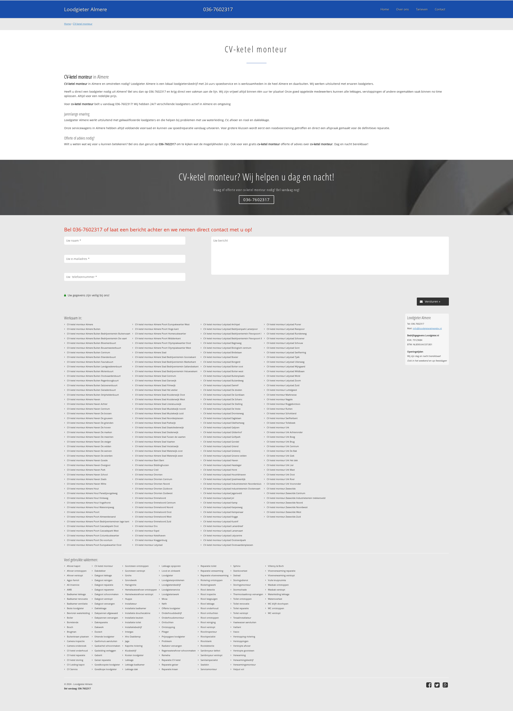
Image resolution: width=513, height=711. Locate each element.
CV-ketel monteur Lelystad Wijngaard (286, 366)
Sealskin (205, 664)
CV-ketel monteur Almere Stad (150, 352)
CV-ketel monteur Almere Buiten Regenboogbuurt (93, 380)
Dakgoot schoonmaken (107, 594)
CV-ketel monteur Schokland (281, 413)
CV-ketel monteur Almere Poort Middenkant (158, 338)
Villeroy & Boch (276, 565)
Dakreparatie (101, 622)
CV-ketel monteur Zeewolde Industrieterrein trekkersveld (296, 497)
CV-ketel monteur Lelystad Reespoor (286, 328)
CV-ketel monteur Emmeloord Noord (154, 507)
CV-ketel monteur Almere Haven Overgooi (88, 465)
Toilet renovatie (241, 603)
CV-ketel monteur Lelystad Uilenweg (285, 361)
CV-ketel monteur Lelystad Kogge (220, 516)
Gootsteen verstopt (135, 570)
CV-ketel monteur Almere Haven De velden (89, 446)
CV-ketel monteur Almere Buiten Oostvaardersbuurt (94, 375)
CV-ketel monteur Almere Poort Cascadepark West (93, 530)
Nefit (164, 603)
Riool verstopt (208, 627)
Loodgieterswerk (170, 594)
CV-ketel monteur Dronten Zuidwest (154, 493)
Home (67, 23)
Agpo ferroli (73, 580)
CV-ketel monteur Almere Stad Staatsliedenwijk (159, 427)
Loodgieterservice (171, 589)
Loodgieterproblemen (173, 580)
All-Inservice (73, 584)
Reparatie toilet (208, 565)
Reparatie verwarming (212, 570)
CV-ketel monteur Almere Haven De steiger (89, 441)
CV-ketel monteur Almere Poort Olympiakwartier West (163, 347)
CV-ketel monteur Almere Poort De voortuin (89, 540)
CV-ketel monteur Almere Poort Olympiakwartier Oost (163, 342)
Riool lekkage (207, 603)
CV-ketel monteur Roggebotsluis (283, 403)
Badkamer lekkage (76, 594)
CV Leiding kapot (76, 664)
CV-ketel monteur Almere (80, 324)
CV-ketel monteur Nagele (280, 399)
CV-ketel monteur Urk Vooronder (284, 483)
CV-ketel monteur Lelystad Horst (220, 469)
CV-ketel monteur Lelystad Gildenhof (222, 432)
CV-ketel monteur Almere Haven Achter (87, 403)
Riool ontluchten (209, 613)
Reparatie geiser (170, 664)
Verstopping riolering (244, 636)
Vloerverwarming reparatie (281, 570)
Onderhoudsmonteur (173, 617)
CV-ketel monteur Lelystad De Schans (222, 399)
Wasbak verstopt (276, 589)
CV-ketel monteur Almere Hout (83, 488)
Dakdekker (100, 570)
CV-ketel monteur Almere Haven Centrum (88, 408)
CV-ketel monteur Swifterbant (282, 418)
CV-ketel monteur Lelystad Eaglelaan (222, 418)
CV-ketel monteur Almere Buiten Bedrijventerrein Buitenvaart (98, 333)
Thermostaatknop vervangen (248, 594)
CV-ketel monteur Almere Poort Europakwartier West (162, 324)
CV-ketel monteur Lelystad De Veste (221, 408)
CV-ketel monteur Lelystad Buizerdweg (223, 380)
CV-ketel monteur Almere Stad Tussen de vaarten (160, 436)
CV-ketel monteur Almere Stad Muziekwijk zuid (159, 413)
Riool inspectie (208, 594)
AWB (69, 589)
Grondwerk (131, 580)
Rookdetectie (207, 645)
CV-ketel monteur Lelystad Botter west (223, 371)
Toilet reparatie (241, 608)
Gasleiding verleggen (105, 650)
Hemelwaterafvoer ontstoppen (141, 589)
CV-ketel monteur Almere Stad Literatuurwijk (158, 403)
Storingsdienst (240, 580)
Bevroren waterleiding (78, 613)
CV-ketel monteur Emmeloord (150, 497)
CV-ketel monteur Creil (147, 469)
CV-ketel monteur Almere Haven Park (86, 469)
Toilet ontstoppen (242, 598)
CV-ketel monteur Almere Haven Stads (86, 479)
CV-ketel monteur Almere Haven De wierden (90, 455)
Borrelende (72, 622)
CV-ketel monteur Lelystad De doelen (222, 389)
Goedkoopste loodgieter (107, 664)
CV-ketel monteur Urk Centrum (283, 446)
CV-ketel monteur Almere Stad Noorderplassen (159, 418)
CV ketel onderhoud (77, 650)
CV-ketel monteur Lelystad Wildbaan (286, 371)
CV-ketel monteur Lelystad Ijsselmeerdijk (224, 479)
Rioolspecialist (208, 636)
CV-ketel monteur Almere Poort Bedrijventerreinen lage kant (98, 521)
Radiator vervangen (172, 645)
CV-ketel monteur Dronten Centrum (153, 479)
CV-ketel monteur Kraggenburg (151, 540)
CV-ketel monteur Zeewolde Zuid (284, 516)
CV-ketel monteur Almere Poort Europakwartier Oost (94, 544)
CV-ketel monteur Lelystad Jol (218, 497)
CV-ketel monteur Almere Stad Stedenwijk (156, 432)
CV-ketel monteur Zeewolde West (284, 512)
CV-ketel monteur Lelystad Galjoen (221, 427)
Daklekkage (100, 608)
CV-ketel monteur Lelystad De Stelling (222, 403)
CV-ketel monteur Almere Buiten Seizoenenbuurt (92, 385)
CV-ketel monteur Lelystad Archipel (221, 324)
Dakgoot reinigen (103, 580)
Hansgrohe (130, 584)
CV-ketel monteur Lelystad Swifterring (286, 352)
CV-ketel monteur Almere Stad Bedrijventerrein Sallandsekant (167, 366)
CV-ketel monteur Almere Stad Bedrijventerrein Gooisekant (165, 357)
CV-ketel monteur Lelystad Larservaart (223, 530)
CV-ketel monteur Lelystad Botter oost (223, 366)
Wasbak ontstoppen (278, 584)
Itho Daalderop (133, 636)
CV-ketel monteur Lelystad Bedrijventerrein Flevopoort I (232, 333)
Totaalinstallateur (242, 617)
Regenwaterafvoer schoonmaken (179, 650)
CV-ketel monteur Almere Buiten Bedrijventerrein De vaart (97, 338)
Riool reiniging (208, 622)
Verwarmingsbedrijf (243, 659)
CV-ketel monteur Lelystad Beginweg (222, 342)
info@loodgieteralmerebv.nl (427, 328)
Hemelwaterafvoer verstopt (139, 594)
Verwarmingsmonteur (244, 664)
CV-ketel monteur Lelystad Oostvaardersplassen (228, 544)
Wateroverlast (275, 598)
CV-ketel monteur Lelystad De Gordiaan (223, 394)
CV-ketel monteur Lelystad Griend (220, 446)
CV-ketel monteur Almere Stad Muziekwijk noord (160, 408)
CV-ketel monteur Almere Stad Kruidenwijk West (160, 399)
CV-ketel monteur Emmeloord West (153, 516)
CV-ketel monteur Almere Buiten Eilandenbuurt (91, 357)
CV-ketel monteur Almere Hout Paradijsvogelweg (92, 493)
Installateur (131, 603)
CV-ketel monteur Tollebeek (281, 422)
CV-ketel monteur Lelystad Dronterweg (223, 413)
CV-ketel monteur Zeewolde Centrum (286, 493)
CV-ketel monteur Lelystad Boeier (220, 357)
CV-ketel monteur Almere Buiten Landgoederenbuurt (94, 366)
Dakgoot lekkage (103, 575)
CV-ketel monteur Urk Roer (281, 479)
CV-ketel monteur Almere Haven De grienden (90, 422)
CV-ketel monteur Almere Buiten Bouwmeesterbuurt (94, 347)
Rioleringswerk (208, 584)
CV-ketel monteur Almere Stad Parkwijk (155, 422)
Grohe (128, 575)
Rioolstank (206, 641)
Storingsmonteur (242, 584)
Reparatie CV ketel (171, 659)
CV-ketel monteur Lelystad (149, 544)
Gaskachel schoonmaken (107, 645)
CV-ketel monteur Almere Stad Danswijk (155, 380)
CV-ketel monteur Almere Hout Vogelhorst (89, 502)
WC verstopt (274, 613)
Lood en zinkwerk (171, 570)
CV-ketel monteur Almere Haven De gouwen (90, 418)
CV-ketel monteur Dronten (149, 474)
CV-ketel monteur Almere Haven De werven (89, 450)
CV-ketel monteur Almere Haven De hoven (89, 427)
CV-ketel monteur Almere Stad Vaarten (155, 441)
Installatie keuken (134, 617)
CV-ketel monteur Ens (146, 526)
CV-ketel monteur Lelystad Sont (283, 347)
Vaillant (237, 627)
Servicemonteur (209, 669)
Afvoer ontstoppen (77, 570)
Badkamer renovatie (77, 598)
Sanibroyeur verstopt (211, 655)
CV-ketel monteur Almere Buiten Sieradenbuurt (91, 389)
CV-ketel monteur (82, 23)
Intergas (129, 631)
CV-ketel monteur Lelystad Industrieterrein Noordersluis (232, 483)
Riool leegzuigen (209, 598)
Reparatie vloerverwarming (214, 575)
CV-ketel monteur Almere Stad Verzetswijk (157, 446)
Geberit (98, 655)
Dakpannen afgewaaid (106, 613)
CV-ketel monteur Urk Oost (281, 474)
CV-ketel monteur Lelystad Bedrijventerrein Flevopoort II (232, 338)
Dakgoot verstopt (104, 598)
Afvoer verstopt (75, 575)
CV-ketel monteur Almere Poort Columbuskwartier (93, 535)
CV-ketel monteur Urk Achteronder (285, 432)
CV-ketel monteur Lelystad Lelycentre (222, 535)
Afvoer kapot (73, 565)
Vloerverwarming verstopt (281, 575)
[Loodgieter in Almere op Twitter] (437, 685)
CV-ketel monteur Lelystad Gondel (221, 441)
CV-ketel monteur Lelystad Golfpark (221, 436)
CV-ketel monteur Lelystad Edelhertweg (223, 422)
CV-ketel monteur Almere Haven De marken (89, 432)
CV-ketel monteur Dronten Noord (152, 483)
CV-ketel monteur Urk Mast (281, 469)
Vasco (236, 631)
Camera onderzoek (76, 645)
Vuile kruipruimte (277, 580)
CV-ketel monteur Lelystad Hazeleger (222, 465)
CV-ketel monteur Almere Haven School (87, 474)
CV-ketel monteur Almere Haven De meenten (90, 436)
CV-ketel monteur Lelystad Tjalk (283, 357)
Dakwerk (99, 627)
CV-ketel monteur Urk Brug (281, 441)
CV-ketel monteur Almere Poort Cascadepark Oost (93, 526)
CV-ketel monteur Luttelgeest (282, 389)
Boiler (70, 617)
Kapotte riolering (133, 645)
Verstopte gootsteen (243, 650)
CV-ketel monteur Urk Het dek (282, 460)
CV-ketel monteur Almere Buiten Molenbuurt (90, 371)
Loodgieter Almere (85, 9)
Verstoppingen (240, 641)
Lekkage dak (131, 669)
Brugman (71, 631)
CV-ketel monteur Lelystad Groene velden (225, 455)
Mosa (164, 598)
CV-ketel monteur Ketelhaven (150, 535)
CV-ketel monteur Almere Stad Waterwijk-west (159, 455)
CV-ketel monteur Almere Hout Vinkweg (87, 497)
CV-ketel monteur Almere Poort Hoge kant (157, 328)
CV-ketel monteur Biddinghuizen (152, 465)
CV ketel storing (75, 659)
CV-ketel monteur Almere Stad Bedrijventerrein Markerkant (165, 361)
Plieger (165, 631)
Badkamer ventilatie (77, 603)
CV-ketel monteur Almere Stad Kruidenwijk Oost (160, 394)
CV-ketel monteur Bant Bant (149, 460)
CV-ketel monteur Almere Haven (83, 399)
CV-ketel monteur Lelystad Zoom (284, 380)
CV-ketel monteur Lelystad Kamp (220, 502)
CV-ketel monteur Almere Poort (83, 512)
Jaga (127, 641)
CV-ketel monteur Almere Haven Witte (86, 483)
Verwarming (239, 655)
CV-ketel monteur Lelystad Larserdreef (223, 526)
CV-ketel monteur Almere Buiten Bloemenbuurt (91, 342)
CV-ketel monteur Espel (147, 530)
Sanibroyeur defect (210, 650)
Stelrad (236, 575)
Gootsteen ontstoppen (137, 565)
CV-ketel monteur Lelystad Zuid (283, 385)
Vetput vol (238, 669)
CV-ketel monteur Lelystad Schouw (285, 342)
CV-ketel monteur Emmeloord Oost (153, 512)
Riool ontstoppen (210, 617)
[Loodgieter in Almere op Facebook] (429, 685)
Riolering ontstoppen (212, 580)
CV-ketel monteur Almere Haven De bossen (89, 413)
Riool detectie (208, 589)
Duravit (98, 631)
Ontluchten (168, 622)
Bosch (70, 627)
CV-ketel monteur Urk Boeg (281, 436)
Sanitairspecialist (209, 659)
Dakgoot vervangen (105, 603)
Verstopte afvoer (241, 645)
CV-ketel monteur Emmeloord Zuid (153, 521)
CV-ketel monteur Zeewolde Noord (285, 502)
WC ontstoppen (276, 608)
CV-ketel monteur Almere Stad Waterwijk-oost (159, 450)
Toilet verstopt (240, 613)
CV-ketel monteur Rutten (280, 408)
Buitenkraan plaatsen (78, 636)
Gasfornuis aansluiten (106, 641)
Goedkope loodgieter (106, 669)
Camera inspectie (76, 641)
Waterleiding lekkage (278, 594)
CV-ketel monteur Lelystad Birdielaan (222, 352)
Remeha (166, 655)
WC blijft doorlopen (278, 603)
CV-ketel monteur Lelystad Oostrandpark (224, 540)
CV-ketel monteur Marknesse (282, 394)
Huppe (128, 598)
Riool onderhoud (209, 608)
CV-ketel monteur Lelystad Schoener (285, 338)
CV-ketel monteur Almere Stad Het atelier (156, 389)
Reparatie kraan (170, 669)
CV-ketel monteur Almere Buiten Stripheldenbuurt (93, 394)
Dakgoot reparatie (104, 584)
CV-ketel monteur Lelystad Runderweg (287, 333)
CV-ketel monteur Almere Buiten (83, 328)
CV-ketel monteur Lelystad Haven (220, 460)
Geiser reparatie (103, 659)
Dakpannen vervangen (106, 617)
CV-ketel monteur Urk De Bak (282, 450)
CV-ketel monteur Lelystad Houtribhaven (224, 474)
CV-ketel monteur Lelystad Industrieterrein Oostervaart (231, 488)
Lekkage (129, 659)
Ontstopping (168, 627)
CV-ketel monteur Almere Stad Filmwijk (155, 385)
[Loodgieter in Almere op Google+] (446, 685)
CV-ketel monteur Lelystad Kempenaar (223, 512)
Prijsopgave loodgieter (173, 636)
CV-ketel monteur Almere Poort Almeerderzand (91, 516)
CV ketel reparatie (76, 655)
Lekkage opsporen (171, 565)
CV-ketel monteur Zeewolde (281, 488)
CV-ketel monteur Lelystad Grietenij (221, 450)
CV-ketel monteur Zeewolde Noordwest (287, 507)
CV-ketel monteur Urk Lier (280, 465)
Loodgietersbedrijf (171, 584)
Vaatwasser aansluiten (244, 622)
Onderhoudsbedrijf (172, 613)
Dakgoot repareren (104, 589)
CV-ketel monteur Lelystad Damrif (220, 385)
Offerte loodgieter (171, 608)
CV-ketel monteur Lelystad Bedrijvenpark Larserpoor (230, 328)
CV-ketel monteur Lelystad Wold (283, 375)
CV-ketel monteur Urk (278, 427)
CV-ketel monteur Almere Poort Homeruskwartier (160, 333)
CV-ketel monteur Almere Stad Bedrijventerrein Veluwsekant (166, 371)
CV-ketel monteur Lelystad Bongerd (221, 361)
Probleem (167, 641)
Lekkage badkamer (134, 664)
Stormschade (240, 589)
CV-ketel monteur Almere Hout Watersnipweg (90, 507)
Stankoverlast (240, 570)
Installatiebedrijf (133, 627)
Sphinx (236, 565)
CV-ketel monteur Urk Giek (280, 455)
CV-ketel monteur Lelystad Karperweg (222, 507)
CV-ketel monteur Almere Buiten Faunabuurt (90, 361)
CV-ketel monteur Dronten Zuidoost (153, 488)
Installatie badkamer (135, 608)
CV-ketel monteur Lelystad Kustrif (220, 521)
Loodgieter (167, 575)
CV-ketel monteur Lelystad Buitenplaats (223, 375)
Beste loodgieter (75, 608)
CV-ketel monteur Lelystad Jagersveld (222, 493)
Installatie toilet (133, 622)
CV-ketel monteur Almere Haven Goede (87, 460)
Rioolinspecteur (209, 631)
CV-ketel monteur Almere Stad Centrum (155, 375)
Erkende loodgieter (104, 636)
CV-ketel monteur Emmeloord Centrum (155, 502)
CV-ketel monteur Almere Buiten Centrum (88, 352)
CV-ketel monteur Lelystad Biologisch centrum (227, 347)
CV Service (72, 669)
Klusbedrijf (130, 650)
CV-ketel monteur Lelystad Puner (284, 324)
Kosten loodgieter (134, 655)
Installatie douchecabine (137, 613)
